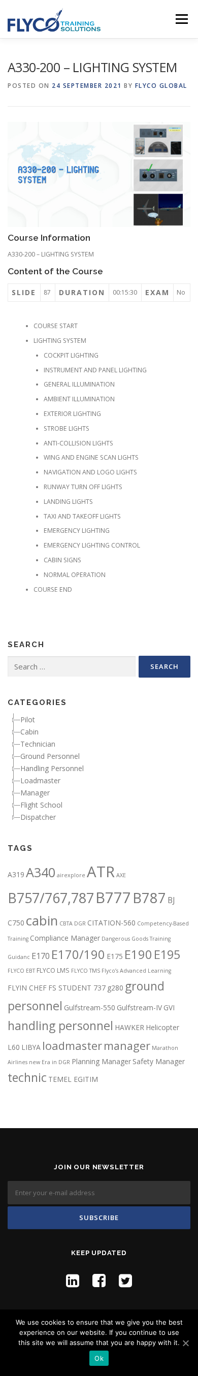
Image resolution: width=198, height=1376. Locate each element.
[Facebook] (99, 1280)
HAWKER (129, 1027)
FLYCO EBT (21, 970)
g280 (115, 988)
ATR (101, 871)
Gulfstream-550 (89, 1007)
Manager (35, 792)
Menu (181, 19)
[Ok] (185, 1343)
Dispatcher (38, 817)
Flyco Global (161, 85)
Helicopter (162, 1027)
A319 (16, 874)
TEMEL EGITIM (73, 1079)
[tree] (99, 768)
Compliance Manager (65, 938)
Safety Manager (159, 1061)
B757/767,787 (51, 897)
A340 (40, 872)
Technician (37, 744)
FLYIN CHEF (27, 988)
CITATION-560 (111, 922)
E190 (138, 954)
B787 (149, 897)
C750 (16, 922)
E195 (167, 954)
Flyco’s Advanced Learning (136, 970)
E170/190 (78, 954)
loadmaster (72, 1045)
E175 (115, 956)
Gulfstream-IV (139, 1007)
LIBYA (31, 1047)
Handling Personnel (52, 768)
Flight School (41, 805)
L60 (14, 1047)
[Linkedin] (72, 1280)
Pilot (27, 719)
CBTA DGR (72, 923)
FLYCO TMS (85, 970)
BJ (171, 900)
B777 (113, 897)
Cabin (29, 732)
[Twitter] (125, 1280)
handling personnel (60, 1025)
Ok (99, 1358)
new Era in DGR (49, 1062)
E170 (40, 956)
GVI (169, 1007)
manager (127, 1045)
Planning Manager (101, 1061)
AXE (121, 875)
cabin (42, 920)
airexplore (71, 875)
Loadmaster (40, 780)
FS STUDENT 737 (77, 988)
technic (27, 1077)
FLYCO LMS (53, 970)
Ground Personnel (50, 756)
